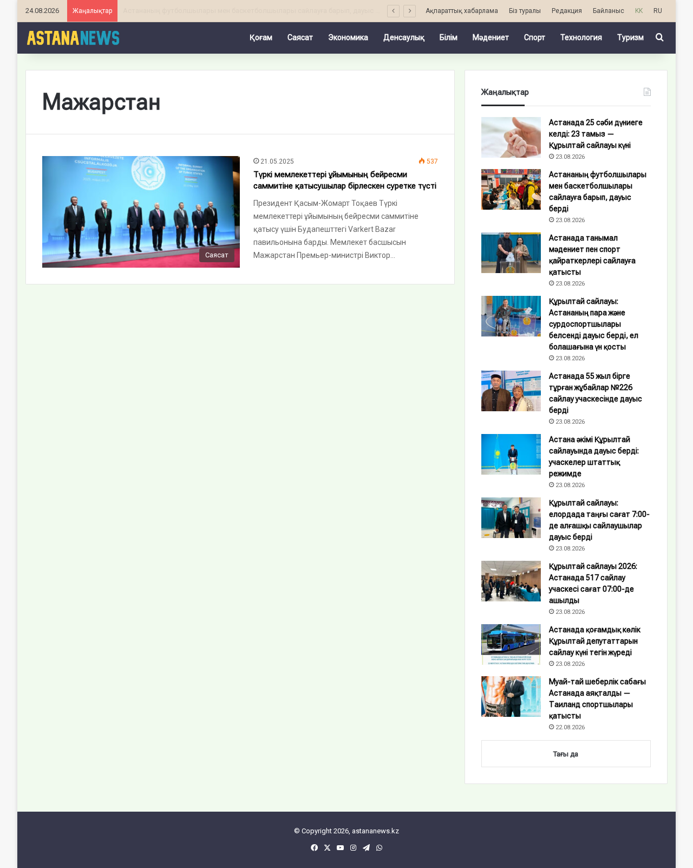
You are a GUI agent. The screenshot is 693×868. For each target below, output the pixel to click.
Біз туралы (525, 11)
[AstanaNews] (72, 37)
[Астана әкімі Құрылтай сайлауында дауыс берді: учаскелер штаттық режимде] (511, 454)
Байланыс (608, 11)
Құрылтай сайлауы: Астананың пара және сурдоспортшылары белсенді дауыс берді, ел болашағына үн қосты (593, 324)
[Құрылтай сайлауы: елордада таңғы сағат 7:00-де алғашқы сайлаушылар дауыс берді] (511, 517)
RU (657, 11)
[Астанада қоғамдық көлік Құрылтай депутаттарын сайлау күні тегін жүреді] (511, 644)
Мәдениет (491, 37)
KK (639, 11)
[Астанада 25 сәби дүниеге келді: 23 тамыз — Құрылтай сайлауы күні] (511, 137)
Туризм (630, 37)
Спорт (534, 37)
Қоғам (261, 37)
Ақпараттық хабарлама (462, 11)
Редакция (567, 11)
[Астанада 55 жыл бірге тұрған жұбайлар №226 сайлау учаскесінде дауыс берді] (511, 391)
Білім (448, 37)
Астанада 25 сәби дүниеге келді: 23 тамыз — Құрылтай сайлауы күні (596, 134)
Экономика (348, 37)
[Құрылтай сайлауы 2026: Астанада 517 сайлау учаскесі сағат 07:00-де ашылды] (511, 581)
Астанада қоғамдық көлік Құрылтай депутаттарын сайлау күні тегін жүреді (594, 641)
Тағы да (565, 754)
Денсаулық (403, 37)
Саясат (300, 37)
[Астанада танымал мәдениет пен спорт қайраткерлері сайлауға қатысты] (511, 252)
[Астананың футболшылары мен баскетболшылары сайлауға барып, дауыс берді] (511, 189)
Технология (581, 37)
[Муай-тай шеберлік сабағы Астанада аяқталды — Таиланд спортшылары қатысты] (511, 696)
